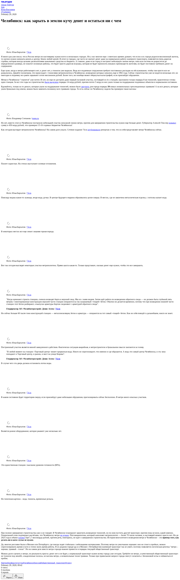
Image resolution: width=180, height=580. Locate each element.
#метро (4, 563)
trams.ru (35, 118)
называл (172, 123)
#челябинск (28, 563)
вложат (21, 537)
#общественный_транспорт (53, 563)
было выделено (52, 82)
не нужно (64, 535)
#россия (37, 563)
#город (68, 563)
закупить (85, 86)
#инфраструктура (15, 563)
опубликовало (94, 130)
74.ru (29, 52)
